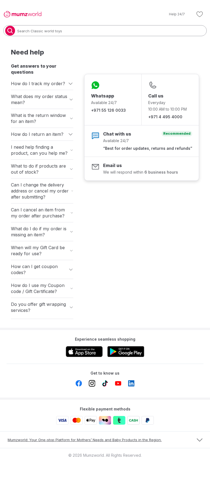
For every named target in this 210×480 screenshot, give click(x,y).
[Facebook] (78, 383)
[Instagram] (92, 383)
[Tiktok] (105, 383)
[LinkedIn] (131, 383)
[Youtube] (118, 383)
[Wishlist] (199, 14)
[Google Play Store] (125, 351)
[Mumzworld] (22, 14)
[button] (173, 14)
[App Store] (84, 351)
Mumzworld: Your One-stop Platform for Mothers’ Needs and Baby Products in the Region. (85, 440)
